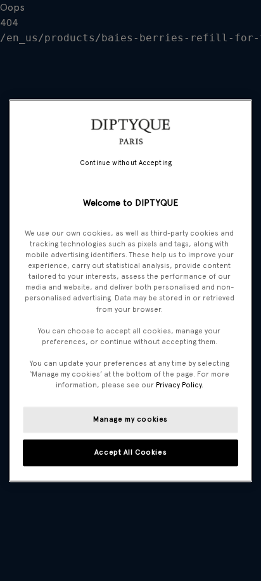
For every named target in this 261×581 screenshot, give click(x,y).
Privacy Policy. (179, 384)
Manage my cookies (130, 419)
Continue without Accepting (126, 163)
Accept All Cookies (130, 452)
